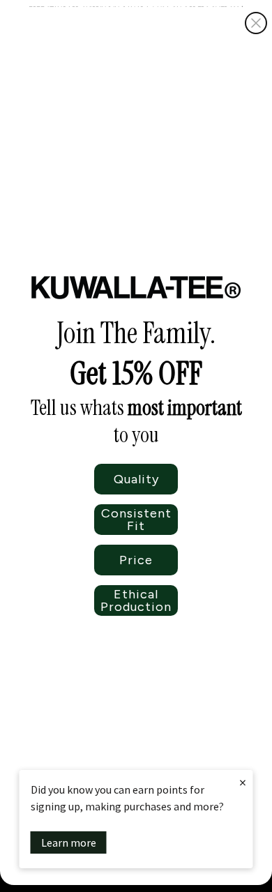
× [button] (242, 782)
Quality (136, 479)
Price (136, 560)
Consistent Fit (136, 520)
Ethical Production (136, 600)
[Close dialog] (255, 23)
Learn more (68, 842)
